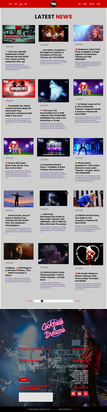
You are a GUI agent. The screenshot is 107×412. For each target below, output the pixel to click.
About (15, 4)
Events (10, 4)
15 (67, 301)
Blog (21, 4)
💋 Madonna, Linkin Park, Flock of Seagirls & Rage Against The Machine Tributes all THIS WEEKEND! (88, 54)
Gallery (85, 4)
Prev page (29, 301)
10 (55, 301)
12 (60, 301)
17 (71, 301)
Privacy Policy (54, 409)
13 (62, 301)
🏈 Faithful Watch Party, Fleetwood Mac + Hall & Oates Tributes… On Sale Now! (52, 276)
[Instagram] (85, 393)
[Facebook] (73, 393)
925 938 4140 (80, 349)
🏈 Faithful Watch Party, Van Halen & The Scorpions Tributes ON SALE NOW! (87, 219)
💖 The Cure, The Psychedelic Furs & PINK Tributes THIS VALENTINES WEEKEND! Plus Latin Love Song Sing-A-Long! (53, 115)
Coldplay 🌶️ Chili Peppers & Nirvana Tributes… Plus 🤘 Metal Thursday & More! (18, 271)
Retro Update (9, 46)
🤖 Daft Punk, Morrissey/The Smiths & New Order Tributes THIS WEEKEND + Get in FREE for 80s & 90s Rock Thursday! (53, 219)
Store (79, 4)
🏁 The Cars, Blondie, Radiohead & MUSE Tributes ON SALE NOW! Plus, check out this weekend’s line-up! (17, 56)
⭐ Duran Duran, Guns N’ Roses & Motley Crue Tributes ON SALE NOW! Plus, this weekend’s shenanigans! (17, 220)
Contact (98, 4)
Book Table (91, 4)
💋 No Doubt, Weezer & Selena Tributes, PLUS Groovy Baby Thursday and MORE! (86, 277)
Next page (77, 301)
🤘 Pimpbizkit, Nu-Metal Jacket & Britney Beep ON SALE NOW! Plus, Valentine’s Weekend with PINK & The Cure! (18, 110)
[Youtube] (79, 393)
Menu (25, 4)
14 (65, 301)
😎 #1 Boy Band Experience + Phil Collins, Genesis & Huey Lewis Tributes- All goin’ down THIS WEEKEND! (87, 168)
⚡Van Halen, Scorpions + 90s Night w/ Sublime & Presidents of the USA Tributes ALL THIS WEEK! (53, 54)
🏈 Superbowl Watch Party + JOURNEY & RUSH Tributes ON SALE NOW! (52, 167)
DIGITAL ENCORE (75, 409)
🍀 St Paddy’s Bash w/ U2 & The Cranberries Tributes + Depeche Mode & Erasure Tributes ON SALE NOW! (88, 109)
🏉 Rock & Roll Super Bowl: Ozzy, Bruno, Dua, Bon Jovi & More (17, 165)
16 (69, 301)
